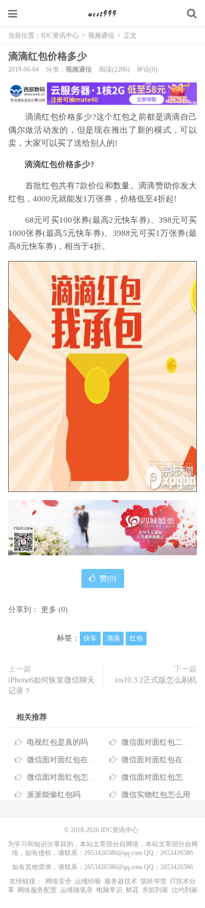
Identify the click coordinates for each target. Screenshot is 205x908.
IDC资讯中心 (103, 13)
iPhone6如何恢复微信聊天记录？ (51, 685)
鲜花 (132, 890)
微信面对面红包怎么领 (159, 777)
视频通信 (101, 35)
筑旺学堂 (153, 881)
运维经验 (88, 881)
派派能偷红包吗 (53, 795)
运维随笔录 (76, 890)
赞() (107, 578)
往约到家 (185, 890)
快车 (90, 638)
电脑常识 (109, 890)
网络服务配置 (37, 890)
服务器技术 (120, 881)
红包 (136, 638)
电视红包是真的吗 (57, 742)
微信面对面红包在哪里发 (69, 760)
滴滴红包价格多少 (47, 56)
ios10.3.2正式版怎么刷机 (156, 680)
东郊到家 (155, 890)
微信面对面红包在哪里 (159, 760)
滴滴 (113, 638)
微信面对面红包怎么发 (65, 777)
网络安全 (58, 881)
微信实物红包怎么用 (155, 795)
